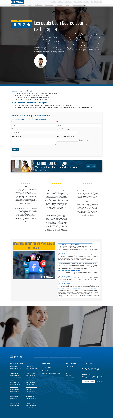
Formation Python (14, 393)
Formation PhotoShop (31, 387)
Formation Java (14, 396)
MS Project (12, 380)
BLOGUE (13, 5)
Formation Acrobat (15, 398)
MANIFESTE (22, 5)
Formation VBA (29, 366)
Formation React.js (15, 384)
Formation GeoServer (65, 276)
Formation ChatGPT (15, 389)
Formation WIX (29, 370)
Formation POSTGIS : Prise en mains (69, 270)
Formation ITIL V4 (30, 375)
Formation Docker (30, 391)
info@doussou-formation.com (51, 373)
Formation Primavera (31, 405)
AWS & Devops (49, 5)
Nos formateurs (70, 377)
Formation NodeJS (30, 389)
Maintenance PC (30, 396)
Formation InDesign (31, 377)
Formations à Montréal (41, 357)
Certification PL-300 (31, 398)
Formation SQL (13, 366)
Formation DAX (29, 407)
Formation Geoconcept (65, 283)
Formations (68, 2)
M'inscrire (91, 166)
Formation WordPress (31, 368)
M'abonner (99, 381)
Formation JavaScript (15, 377)
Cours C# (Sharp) (30, 403)
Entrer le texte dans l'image (66, 136)
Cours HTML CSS (14, 373)
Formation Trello (14, 391)
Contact (86, 2)
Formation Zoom (14, 387)
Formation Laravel (30, 382)
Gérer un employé (14, 382)
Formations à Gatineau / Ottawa (58, 357)
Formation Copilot (14, 403)
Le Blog (68, 368)
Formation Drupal (30, 373)
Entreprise (15, 129)
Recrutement (69, 366)
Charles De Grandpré (45, 69)
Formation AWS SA (30, 400)
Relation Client (14, 400)
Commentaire (16, 136)
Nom (13, 122)
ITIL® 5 (67, 5)
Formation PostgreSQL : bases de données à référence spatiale (78, 262)
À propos (60, 2)
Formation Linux (30, 384)
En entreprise (69, 380)
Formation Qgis (63, 253)
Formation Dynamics (15, 405)
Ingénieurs (38, 5)
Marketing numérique (79, 5)
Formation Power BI (15, 375)
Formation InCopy (30, 380)
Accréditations (70, 370)
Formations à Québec (75, 357)
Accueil (53, 2)
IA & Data (59, 5)
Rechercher (98, 2)
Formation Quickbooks (15, 368)
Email (59, 122)
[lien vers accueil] (16, 357)
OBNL (30, 5)
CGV (67, 373)
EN (92, 2)
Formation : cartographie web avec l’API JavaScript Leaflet (77, 289)
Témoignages (78, 2)
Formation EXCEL (14, 370)
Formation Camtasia (31, 393)
